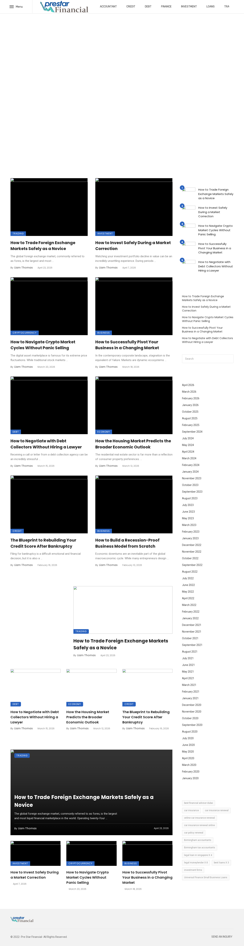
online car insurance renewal (199, 818)
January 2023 (190, 538)
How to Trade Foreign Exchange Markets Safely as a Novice (42, 246)
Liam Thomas (23, 267)
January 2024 (190, 471)
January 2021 (190, 698)
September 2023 (192, 491)
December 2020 (191, 704)
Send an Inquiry (221, 936)
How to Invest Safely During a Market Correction (133, 246)
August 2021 (189, 651)
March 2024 (189, 458)
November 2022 (191, 551)
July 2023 (188, 505)
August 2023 (189, 498)
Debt (148, 6)
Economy (103, 431)
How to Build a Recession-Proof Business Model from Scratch (127, 543)
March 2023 (189, 525)
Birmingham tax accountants (199, 847)
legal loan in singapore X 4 (198, 855)
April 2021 (188, 678)
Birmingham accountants (197, 840)
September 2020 (192, 724)
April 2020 (188, 758)
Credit (130, 6)
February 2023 (190, 531)
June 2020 (188, 744)
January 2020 (190, 778)
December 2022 (191, 545)
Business (103, 332)
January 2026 (190, 405)
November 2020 (191, 711)
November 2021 (191, 631)
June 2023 (188, 511)
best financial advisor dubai (198, 803)
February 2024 (190, 465)
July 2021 (188, 658)
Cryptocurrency (25, 332)
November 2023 (191, 478)
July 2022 (188, 578)
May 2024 (188, 445)
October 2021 (190, 638)
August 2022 (189, 571)
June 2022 (188, 584)
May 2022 (188, 591)
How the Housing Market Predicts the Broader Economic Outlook (133, 444)
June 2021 (188, 664)
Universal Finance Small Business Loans (205, 877)
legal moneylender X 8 (196, 862)
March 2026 (189, 391)
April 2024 (188, 451)
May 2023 (188, 518)
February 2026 (190, 398)
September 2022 (192, 564)
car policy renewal (193, 832)
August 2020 (189, 731)
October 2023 (190, 485)
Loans (210, 6)
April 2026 (188, 385)
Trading (18, 233)
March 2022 (189, 604)
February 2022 (190, 611)
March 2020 (189, 764)
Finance (166, 6)
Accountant (108, 6)
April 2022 (188, 598)
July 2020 (188, 738)
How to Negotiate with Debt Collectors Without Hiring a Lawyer (46, 444)
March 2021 (189, 684)
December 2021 (191, 624)
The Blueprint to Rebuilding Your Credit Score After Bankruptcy (43, 543)
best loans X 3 (221, 862)
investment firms (193, 870)
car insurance (191, 810)
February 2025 (190, 425)
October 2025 (190, 411)
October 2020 (190, 718)
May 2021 (188, 671)
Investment (189, 6)
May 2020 (188, 751)
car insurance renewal (217, 810)
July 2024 (188, 438)
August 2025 (189, 418)
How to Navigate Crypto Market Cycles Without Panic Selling (42, 345)
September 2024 (192, 431)
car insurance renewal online (199, 825)
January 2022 (190, 618)
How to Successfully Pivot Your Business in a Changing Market (127, 345)
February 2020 (190, 771)
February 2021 (190, 691)
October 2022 (190, 558)
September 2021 (192, 644)
